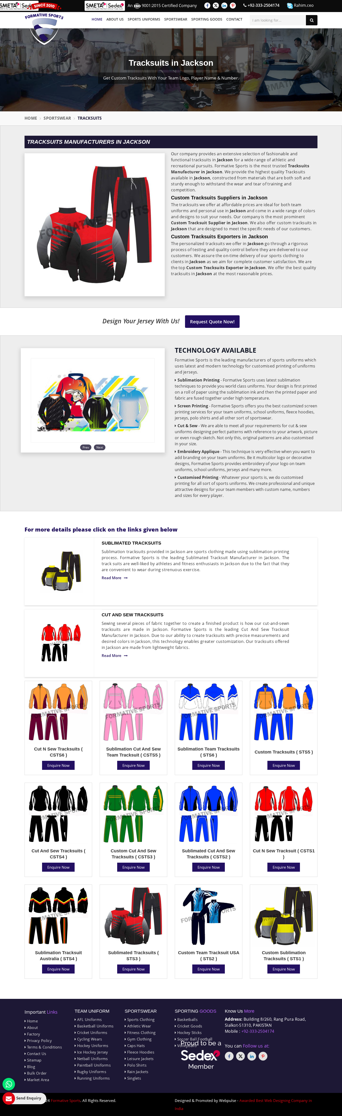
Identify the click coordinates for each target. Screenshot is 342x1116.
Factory (33, 1033)
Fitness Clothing (140, 1032)
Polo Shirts (136, 1065)
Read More (111, 577)
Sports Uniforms (144, 19)
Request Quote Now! (212, 322)
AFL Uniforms (89, 1019)
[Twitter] (216, 6)
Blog (30, 1066)
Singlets (133, 1078)
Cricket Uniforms (91, 1032)
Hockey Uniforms (92, 1045)
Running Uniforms (93, 1078)
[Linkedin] (224, 6)
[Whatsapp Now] (9, 1084)
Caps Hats (135, 1045)
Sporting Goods (206, 19)
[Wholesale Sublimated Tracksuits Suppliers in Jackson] (61, 571)
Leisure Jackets (139, 1058)
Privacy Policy (39, 1040)
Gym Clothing (138, 1038)
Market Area (37, 1079)
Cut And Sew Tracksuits (132, 614)
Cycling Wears (89, 1038)
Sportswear (175, 19)
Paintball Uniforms (93, 1065)
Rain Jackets (137, 1071)
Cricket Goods (189, 1025)
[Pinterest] (233, 6)
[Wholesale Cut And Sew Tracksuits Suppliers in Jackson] (61, 643)
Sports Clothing (140, 1019)
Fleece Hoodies (140, 1052)
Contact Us (36, 1053)
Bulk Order (36, 1073)
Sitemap (33, 1060)
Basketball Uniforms (94, 1025)
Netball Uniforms (92, 1058)
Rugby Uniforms (91, 1071)
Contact (234, 19)
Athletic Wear (138, 1025)
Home (97, 19)
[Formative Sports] (44, 24)
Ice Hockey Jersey (92, 1052)
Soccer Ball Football (194, 1038)
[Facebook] (207, 6)
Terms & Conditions (44, 1047)
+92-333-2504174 (263, 5)
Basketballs (187, 1019)
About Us (115, 19)
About (32, 1027)
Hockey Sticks (189, 1032)
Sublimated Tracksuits (131, 543)
